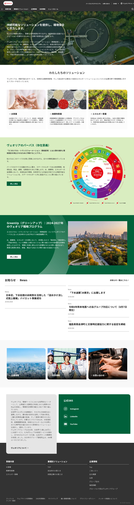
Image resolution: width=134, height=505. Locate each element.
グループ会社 (94, 481)
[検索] (132, 9)
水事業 (26, 99)
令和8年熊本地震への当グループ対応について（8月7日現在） (98, 308)
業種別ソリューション (21, 9)
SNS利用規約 (40, 498)
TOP (49, 467)
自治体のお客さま (54, 470)
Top (90, 467)
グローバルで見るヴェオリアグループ (103, 488)
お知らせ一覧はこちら (119, 280)
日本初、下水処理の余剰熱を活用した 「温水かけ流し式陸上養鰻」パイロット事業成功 (34, 296)
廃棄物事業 (67, 99)
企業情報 (34, 9)
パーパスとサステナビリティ (93, 3)
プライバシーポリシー (87, 498)
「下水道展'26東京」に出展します (87, 292)
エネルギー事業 (107, 99)
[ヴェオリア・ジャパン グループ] (8, 3)
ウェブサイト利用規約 (25, 498)
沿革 (91, 478)
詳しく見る (14, 184)
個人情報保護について (69, 498)
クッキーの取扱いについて (107, 498)
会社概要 (92, 474)
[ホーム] (2, 9)
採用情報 (42, 9)
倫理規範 (92, 485)
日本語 (115, 3)
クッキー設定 (10, 501)
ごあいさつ (93, 470)
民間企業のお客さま (55, 474)
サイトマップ (53, 498)
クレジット (10, 498)
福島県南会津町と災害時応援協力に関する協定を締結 (97, 324)
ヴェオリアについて (19, 448)
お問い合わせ (106, 3)
